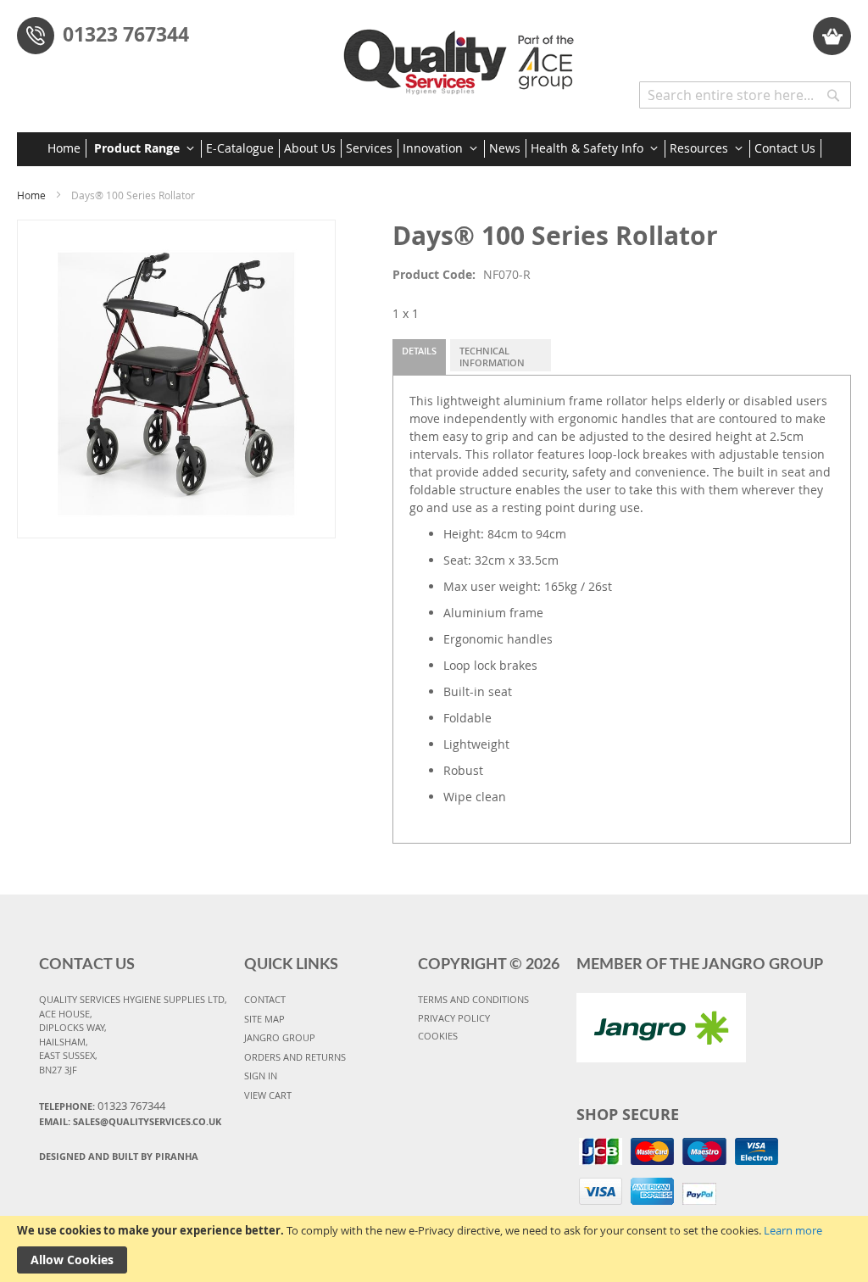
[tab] (419, 357)
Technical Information (492, 356)
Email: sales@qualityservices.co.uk (130, 1121)
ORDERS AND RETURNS (295, 1057)
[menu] (434, 149)
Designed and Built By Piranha (118, 1156)
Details (419, 350)
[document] (434, 1249)
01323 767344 (126, 33)
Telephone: (102, 1105)
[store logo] (463, 55)
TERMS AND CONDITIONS (473, 999)
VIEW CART (268, 1095)
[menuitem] (66, 148)
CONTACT (265, 999)
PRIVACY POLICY (454, 1018)
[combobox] (745, 95)
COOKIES (438, 1035)
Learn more (793, 1230)
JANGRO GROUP (279, 1037)
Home (31, 195)
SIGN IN (260, 1075)
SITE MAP (264, 1018)
